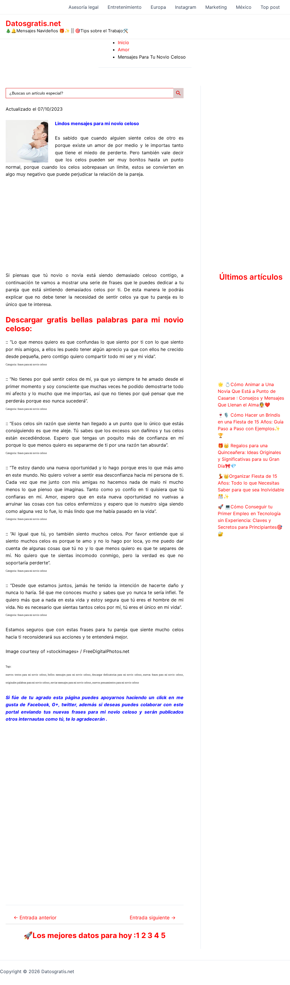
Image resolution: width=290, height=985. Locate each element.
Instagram (185, 7)
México (243, 7)
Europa (158, 7)
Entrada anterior (35, 917)
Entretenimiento (125, 7)
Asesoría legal (84, 7)
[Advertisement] (95, 225)
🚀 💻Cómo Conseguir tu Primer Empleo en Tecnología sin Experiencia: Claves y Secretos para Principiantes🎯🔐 (250, 520)
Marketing (216, 7)
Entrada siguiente (153, 917)
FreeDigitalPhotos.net (106, 651)
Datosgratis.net (33, 23)
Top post (270, 7)
